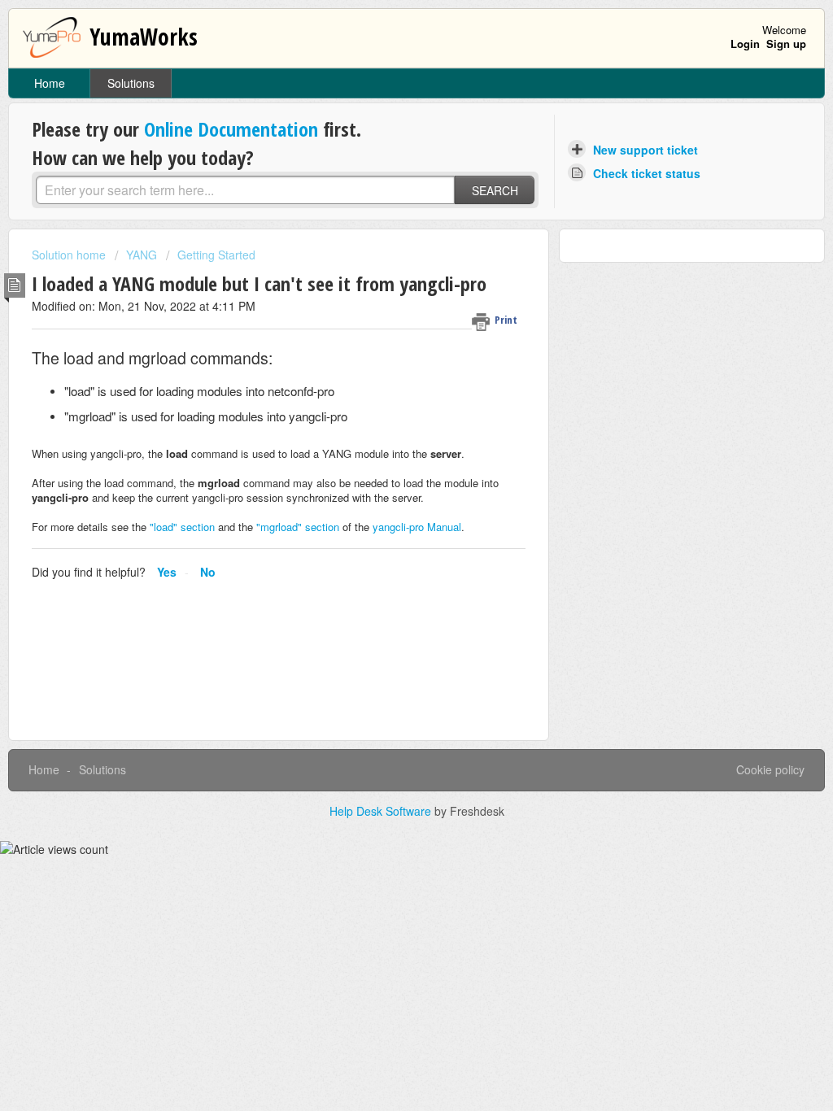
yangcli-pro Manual (417, 526)
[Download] (386, 346)
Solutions (131, 83)
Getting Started (216, 254)
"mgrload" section (297, 526)
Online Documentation (231, 128)
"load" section (182, 526)
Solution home (70, 254)
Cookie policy (770, 769)
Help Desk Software (381, 811)
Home (49, 83)
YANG (141, 254)
